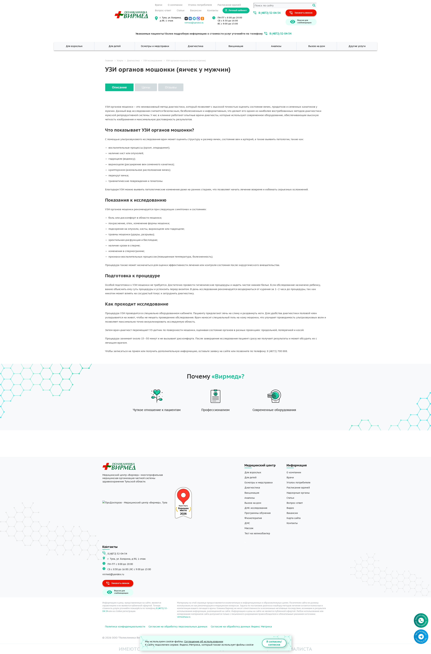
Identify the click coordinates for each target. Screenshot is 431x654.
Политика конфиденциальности (125, 626)
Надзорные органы (298, 492)
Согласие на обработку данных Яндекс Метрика (241, 626)
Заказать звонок (303, 12)
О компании (175, 4)
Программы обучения (257, 513)
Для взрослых (74, 46)
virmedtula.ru (183, 617)
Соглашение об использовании (203, 641)
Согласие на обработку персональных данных (177, 626)
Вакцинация (235, 46)
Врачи (158, 4)
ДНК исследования (255, 507)
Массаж (248, 528)
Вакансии (195, 10)
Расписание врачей (229, 4)
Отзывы (171, 87)
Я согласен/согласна (274, 643)
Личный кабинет (238, 10)
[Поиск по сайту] (314, 5)
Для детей (115, 46)
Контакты (212, 10)
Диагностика (195, 46)
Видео (290, 507)
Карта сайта (294, 518)
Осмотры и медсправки (155, 46)
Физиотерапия (253, 518)
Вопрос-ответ (163, 10)
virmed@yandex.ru (194, 22)
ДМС (247, 523)
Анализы (276, 46)
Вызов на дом (316, 46)
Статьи (180, 10)
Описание (119, 87)
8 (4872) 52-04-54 (269, 12)
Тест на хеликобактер (257, 533)
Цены (146, 87)
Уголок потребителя (200, 4)
